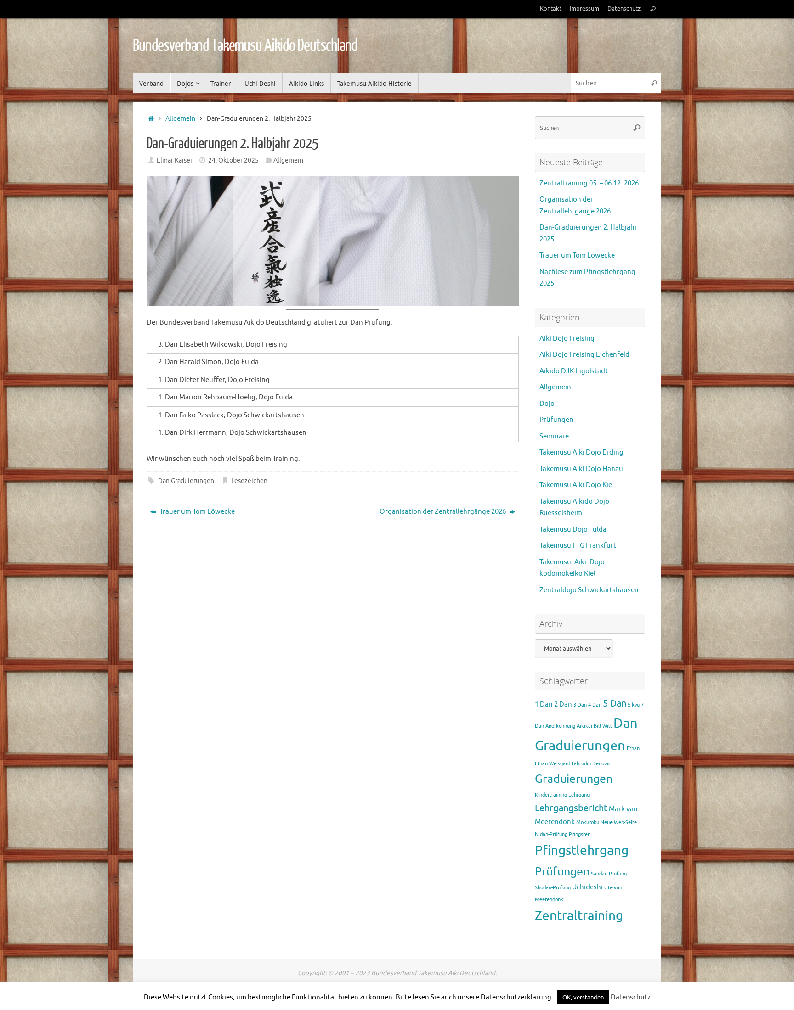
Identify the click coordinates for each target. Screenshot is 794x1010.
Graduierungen (574, 779)
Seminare (554, 436)
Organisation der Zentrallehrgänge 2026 (443, 511)
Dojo (547, 403)
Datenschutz (624, 8)
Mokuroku (587, 822)
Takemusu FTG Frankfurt (577, 545)
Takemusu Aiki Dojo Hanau (581, 469)
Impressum (584, 8)
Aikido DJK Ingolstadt (573, 371)
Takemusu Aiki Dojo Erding (581, 452)
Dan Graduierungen (186, 481)
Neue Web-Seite (619, 822)
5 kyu (634, 705)
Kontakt (550, 8)
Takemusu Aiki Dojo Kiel (576, 485)
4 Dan (594, 705)
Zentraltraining (579, 916)
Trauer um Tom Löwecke (196, 511)
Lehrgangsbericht (571, 808)
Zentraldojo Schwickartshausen (589, 590)
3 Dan (580, 705)
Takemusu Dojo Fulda (573, 529)
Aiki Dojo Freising (567, 338)
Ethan (633, 749)
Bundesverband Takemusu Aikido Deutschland (245, 46)
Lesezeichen (249, 481)
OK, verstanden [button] (583, 997)
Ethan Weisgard (552, 764)
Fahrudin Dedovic (591, 764)
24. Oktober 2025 (233, 160)
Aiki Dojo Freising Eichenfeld (584, 354)
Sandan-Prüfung (609, 874)
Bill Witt (603, 726)
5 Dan (614, 703)
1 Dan (544, 704)
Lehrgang (579, 795)
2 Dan (563, 704)
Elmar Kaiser (175, 160)
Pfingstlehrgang (582, 850)
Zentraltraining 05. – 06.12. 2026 (589, 183)
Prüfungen (556, 419)
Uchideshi (587, 887)
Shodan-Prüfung (553, 888)
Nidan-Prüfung (551, 834)
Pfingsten (579, 834)
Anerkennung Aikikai (568, 726)
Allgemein (180, 119)
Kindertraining (551, 795)
